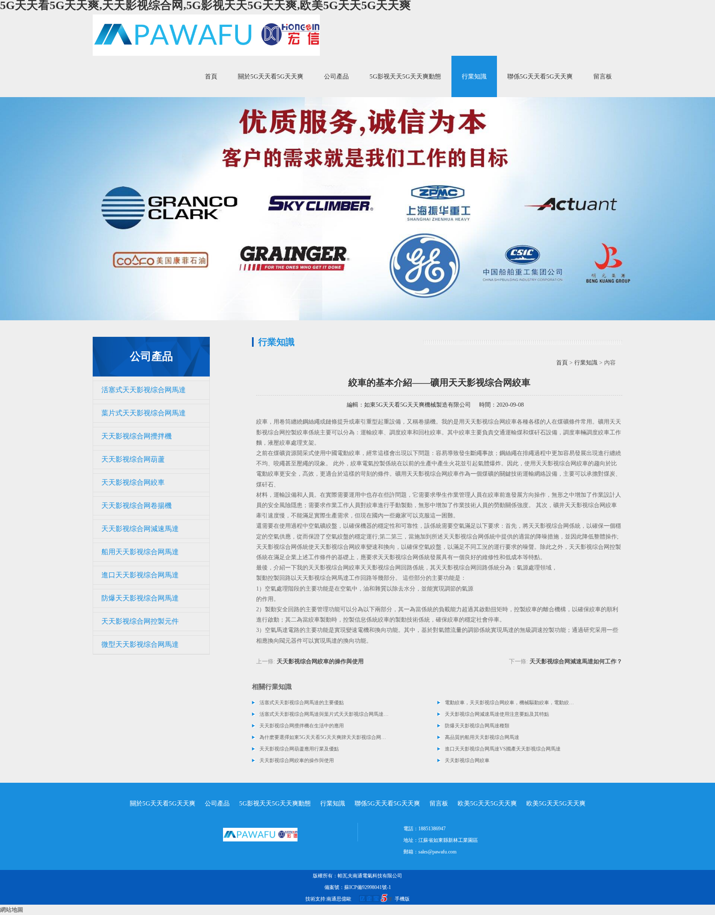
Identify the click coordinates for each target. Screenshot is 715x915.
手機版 (402, 899)
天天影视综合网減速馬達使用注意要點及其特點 (497, 714)
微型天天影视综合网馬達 (140, 644)
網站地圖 (11, 910)
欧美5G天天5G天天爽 (487, 803)
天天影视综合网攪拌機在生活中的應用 (301, 726)
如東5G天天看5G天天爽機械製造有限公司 (417, 405)
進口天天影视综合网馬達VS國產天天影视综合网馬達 (503, 749)
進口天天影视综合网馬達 (140, 575)
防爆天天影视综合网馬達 (140, 598)
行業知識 (474, 76)
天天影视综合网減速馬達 (140, 529)
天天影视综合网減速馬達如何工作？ (576, 661)
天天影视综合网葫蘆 (133, 459)
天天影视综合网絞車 (133, 482)
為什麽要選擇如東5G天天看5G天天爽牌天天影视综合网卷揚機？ (324, 737)
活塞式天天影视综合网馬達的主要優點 (301, 702)
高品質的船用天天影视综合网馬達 (482, 737)
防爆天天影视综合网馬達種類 (477, 726)
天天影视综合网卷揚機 (136, 506)
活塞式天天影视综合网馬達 (143, 390)
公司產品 (336, 76)
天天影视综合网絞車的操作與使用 (320, 661)
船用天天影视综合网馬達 (140, 552)
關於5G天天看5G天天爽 (270, 76)
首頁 (211, 76)
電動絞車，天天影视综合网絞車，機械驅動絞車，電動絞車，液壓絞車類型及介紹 (510, 702)
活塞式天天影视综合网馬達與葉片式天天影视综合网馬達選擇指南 (324, 714)
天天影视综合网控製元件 (140, 621)
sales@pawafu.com (437, 852)
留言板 (602, 76)
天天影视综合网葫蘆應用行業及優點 (299, 749)
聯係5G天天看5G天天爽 (540, 76)
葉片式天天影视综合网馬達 (143, 413)
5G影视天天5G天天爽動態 (405, 76)
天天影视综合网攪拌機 (136, 436)
